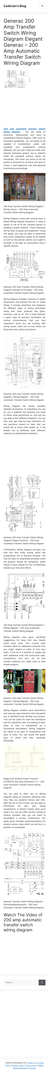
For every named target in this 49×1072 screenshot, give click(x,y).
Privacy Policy (18, 1065)
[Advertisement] (24, 108)
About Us (32, 1063)
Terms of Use (31, 1065)
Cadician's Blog (15, 6)
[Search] (42, 982)
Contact (32, 1068)
